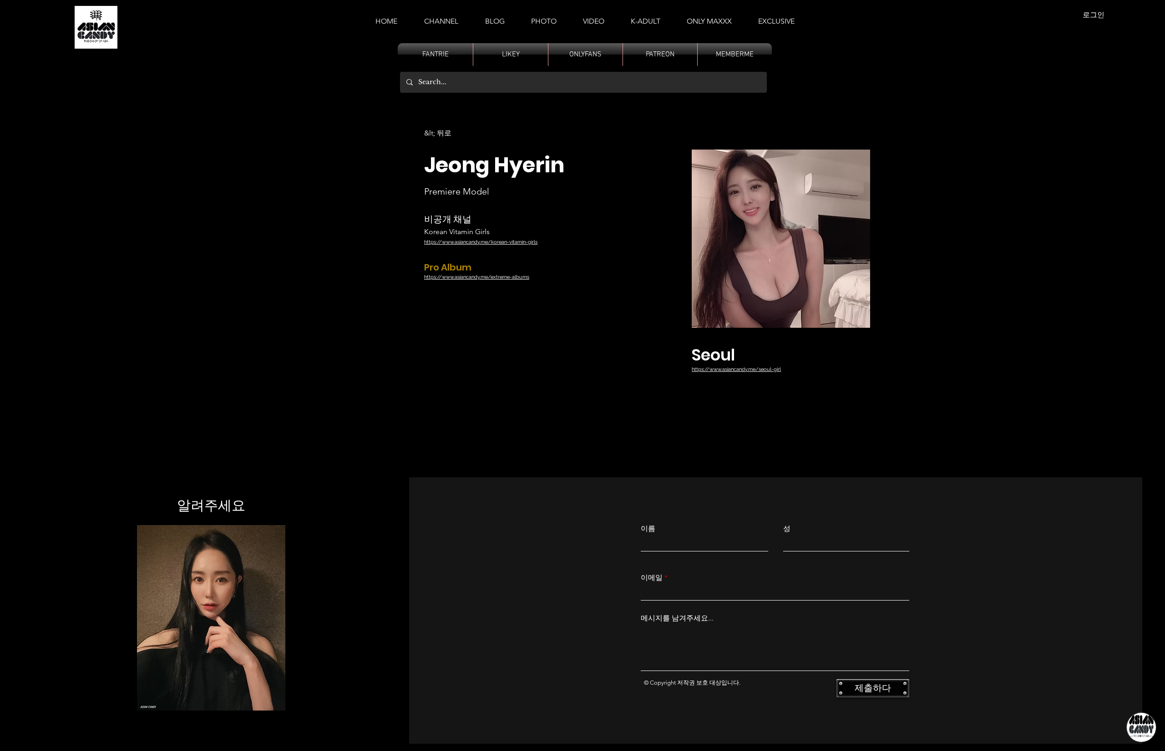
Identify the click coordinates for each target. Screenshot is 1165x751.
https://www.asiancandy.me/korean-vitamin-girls (480, 242)
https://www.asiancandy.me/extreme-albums (476, 277)
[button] (646, 17)
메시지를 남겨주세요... (677, 618)
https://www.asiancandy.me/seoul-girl (736, 369)
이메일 (652, 577)
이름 (648, 528)
